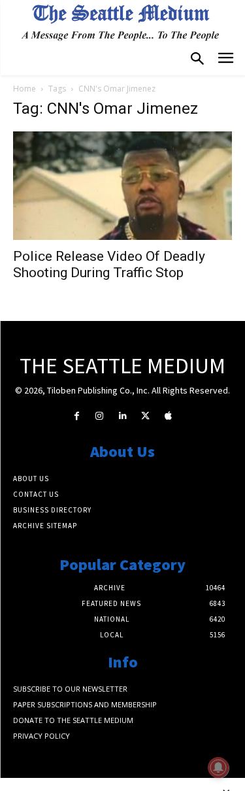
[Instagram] (99, 416)
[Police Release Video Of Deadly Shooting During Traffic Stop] (122, 185)
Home (24, 88)
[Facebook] (77, 416)
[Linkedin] (122, 416)
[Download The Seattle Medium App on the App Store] (168, 416)
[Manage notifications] (218, 767)
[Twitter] (145, 416)
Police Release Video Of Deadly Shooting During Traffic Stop (109, 264)
